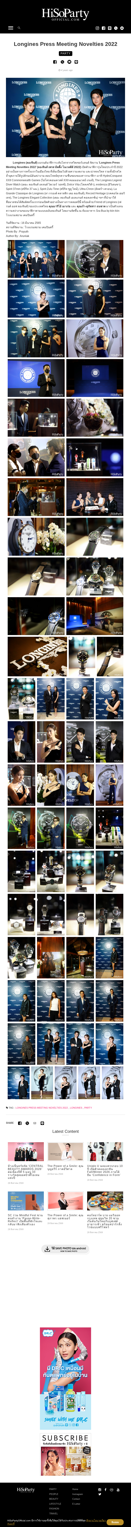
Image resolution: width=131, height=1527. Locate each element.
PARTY (88, 1107)
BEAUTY (53, 1499)
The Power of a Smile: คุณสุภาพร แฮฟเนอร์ (65, 1217)
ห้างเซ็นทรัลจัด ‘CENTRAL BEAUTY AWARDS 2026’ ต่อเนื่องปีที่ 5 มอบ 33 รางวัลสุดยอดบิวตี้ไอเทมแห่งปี (25, 1172)
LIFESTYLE (55, 1504)
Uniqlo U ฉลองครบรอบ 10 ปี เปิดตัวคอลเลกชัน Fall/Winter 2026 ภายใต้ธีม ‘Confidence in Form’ (105, 1170)
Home (75, 1489)
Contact (76, 1499)
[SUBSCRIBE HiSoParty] (65, 1454)
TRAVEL (53, 1513)
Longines (76, 1107)
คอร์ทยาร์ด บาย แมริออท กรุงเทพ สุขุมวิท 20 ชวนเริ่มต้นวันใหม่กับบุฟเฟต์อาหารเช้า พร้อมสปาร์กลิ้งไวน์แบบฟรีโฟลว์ (104, 1221)
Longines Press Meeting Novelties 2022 (42, 1107)
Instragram (77, 1494)
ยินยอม (115, 1522)
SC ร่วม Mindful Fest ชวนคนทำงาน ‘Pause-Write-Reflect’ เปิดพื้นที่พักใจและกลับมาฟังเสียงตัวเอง (25, 1220)
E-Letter (76, 1504)
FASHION (54, 1508)
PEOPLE (53, 1494)
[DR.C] (65, 1378)
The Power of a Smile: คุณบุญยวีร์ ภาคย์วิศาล (65, 1167)
